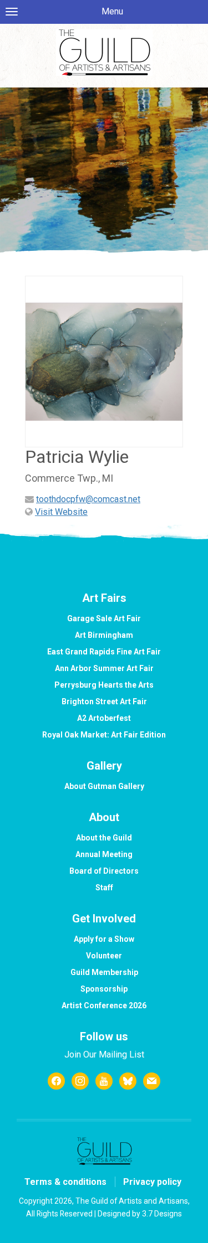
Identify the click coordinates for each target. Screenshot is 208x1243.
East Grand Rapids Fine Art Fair (104, 651)
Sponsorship (104, 988)
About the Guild (104, 837)
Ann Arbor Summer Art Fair (104, 668)
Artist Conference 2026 (104, 1005)
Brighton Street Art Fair (104, 701)
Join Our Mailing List (104, 1054)
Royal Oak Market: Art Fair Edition (104, 734)
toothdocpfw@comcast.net (88, 499)
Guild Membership (104, 972)
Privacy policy (152, 1182)
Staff (104, 887)
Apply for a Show (104, 939)
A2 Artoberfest (104, 718)
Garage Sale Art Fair (104, 618)
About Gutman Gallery (104, 786)
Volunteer (104, 955)
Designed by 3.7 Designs (140, 1213)
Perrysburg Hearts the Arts (104, 684)
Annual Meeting (104, 854)
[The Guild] (104, 52)
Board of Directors (104, 871)
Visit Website (61, 512)
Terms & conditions (65, 1182)
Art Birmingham (104, 635)
